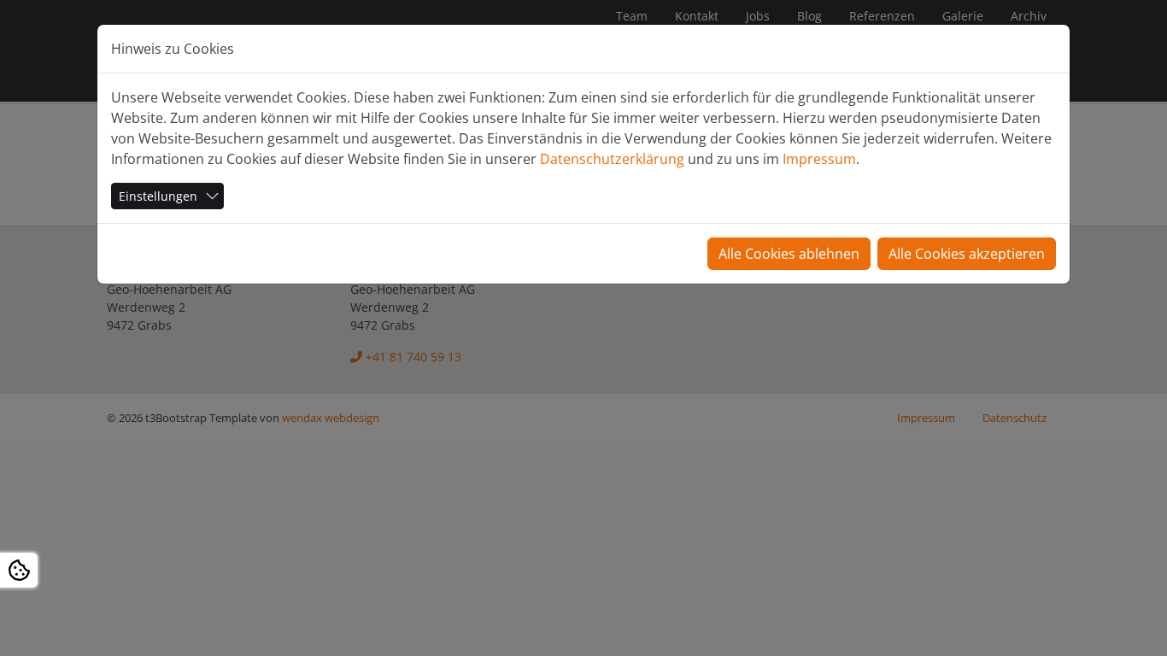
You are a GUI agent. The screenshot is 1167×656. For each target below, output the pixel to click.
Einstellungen (158, 196)
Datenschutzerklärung (612, 158)
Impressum (819, 158)
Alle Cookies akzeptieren (966, 253)
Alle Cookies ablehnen (788, 253)
